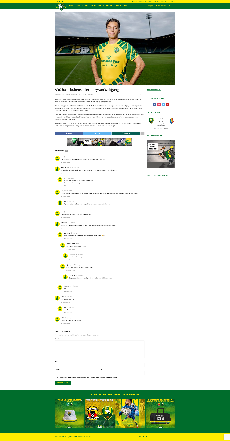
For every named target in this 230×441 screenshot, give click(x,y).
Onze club (117, 5)
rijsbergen (67, 233)
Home (71, 5)
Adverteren (167, 1)
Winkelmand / (164, 5)
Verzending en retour (150, 1)
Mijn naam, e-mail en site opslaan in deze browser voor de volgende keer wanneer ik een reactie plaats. (87, 377)
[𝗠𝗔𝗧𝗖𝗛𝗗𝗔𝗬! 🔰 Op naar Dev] (130, 413)
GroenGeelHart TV (97, 5)
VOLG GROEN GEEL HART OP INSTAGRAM (115, 394)
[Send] (126, 133)
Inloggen (150, 5)
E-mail (57, 369)
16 (143, 94)
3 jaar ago (68, 157)
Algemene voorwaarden (138, 1)
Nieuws (77, 5)
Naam (57, 361)
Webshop (109, 5)
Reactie (57, 339)
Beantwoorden (66, 162)
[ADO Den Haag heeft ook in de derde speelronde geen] (100, 413)
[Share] (69, 133)
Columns (85, 5)
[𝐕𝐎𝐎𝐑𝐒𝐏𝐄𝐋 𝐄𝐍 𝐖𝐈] (160, 413)
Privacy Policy (160, 1)
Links (125, 5)
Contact (173, 1)
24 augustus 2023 (59, 94)
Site (102, 369)
